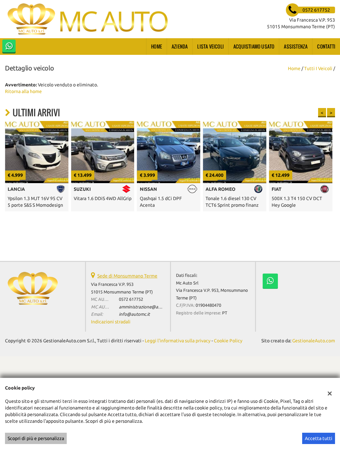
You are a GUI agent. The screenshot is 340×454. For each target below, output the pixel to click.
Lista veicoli (210, 46)
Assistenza (295, 46)
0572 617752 (131, 299)
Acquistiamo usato (253, 46)
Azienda (180, 46)
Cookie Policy (228, 340)
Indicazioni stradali (110, 321)
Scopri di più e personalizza (36, 438)
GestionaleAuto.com (313, 340)
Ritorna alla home (23, 91)
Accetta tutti (318, 438)
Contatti (326, 46)
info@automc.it (134, 314)
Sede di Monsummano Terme (127, 276)
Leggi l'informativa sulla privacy (178, 340)
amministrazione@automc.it (146, 306)
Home (156, 46)
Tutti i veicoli (318, 68)
